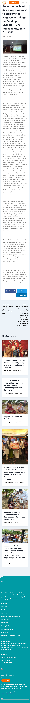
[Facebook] (3, 692)
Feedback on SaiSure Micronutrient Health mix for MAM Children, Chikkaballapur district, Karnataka (13, 385)
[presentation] (15, 348)
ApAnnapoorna (9, 393)
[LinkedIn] (10, 692)
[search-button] (26, 2)
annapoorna (8, 370)
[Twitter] (7, 692)
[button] (10, 291)
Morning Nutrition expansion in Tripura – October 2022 (7, 308)
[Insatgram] (14, 692)
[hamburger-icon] (22, 3)
